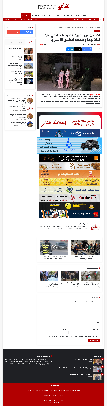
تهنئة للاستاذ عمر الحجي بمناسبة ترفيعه (81, 374)
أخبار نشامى (75, 15)
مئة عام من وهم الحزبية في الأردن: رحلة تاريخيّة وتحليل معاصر (75, 367)
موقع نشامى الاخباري (53, 385)
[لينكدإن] (72, 49)
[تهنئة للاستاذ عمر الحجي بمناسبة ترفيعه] (97, 377)
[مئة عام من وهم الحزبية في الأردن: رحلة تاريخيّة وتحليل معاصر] (97, 369)
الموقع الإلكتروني (64, 329)
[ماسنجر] (68, 49)
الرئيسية (83, 15)
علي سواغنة (22, 125)
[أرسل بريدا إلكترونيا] (88, 44)
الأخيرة (20, 42)
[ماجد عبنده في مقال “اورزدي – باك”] (97, 362)
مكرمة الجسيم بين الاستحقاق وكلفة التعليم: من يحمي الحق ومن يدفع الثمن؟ (16, 115)
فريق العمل (29, 19)
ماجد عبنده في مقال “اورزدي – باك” (82, 359)
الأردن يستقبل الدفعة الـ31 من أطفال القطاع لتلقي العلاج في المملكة (91, 284)
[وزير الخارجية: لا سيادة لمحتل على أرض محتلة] (70, 276)
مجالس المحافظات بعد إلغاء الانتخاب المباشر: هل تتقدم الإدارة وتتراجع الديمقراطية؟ (17, 100)
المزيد (38, 15)
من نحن (35, 19)
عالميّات (52, 15)
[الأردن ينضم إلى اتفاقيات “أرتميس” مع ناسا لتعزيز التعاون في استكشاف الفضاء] (28, 81)
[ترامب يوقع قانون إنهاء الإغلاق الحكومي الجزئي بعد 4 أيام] (28, 66)
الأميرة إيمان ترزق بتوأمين (15, 48)
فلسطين (87, 27)
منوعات (92, 27)
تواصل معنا (23, 19)
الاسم (98, 322)
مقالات (45, 15)
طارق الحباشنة (22, 103)
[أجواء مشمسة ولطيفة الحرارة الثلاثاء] (28, 74)
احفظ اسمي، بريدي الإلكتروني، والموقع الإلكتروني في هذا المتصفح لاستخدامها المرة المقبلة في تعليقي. (73, 336)
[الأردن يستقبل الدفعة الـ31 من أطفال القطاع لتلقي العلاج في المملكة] (90, 276)
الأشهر (30, 42)
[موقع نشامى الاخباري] (53, 6)
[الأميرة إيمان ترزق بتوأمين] (28, 51)
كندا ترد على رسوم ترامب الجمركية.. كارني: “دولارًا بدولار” (86, 20)
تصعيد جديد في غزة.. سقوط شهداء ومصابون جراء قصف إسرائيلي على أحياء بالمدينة (50, 284)
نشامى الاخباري (93, 44)
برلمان (67, 15)
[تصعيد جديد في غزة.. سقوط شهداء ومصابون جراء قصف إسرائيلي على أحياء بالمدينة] (49, 276)
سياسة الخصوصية (9, 19)
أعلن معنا (17, 19)
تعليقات (10, 42)
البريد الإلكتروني (95, 329)
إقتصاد (60, 15)
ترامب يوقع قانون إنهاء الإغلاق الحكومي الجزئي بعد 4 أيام (15, 65)
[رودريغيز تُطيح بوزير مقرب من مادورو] (28, 58)
